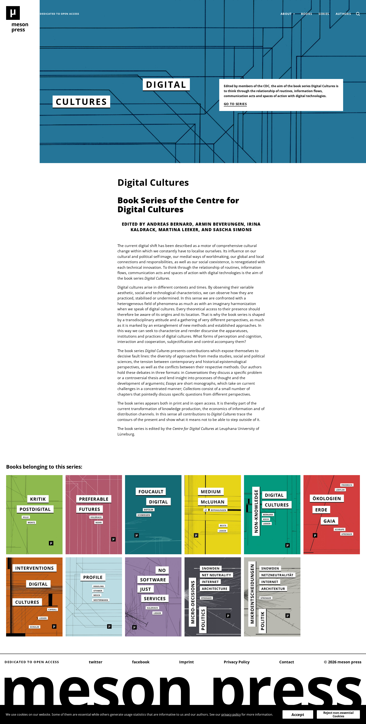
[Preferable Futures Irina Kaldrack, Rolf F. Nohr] (94, 514)
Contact (286, 661)
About (286, 14)
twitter (95, 661)
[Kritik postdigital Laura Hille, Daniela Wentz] (34, 514)
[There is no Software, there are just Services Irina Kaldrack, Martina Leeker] (153, 597)
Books (306, 14)
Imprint (186, 661)
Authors (343, 14)
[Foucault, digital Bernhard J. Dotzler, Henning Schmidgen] (153, 514)
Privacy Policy (237, 661)
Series (324, 14)
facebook (140, 661)
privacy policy (231, 714)
